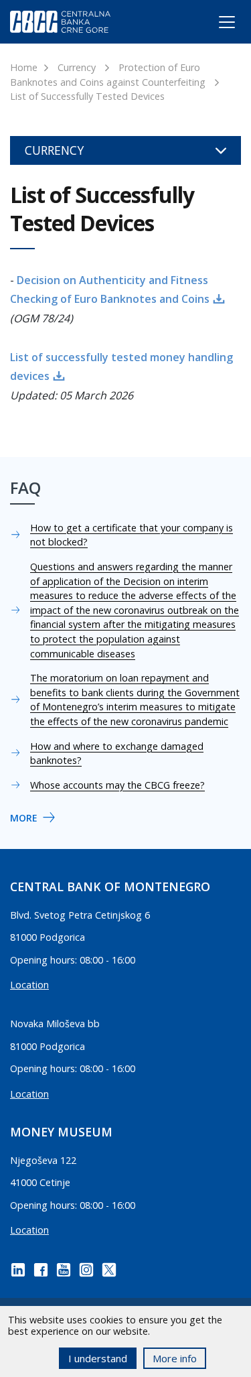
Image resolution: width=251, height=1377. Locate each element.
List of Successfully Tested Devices (87, 96)
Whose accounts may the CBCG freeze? (117, 785)
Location (29, 984)
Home (23, 67)
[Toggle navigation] (214, 25)
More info (175, 1358)
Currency (77, 67)
